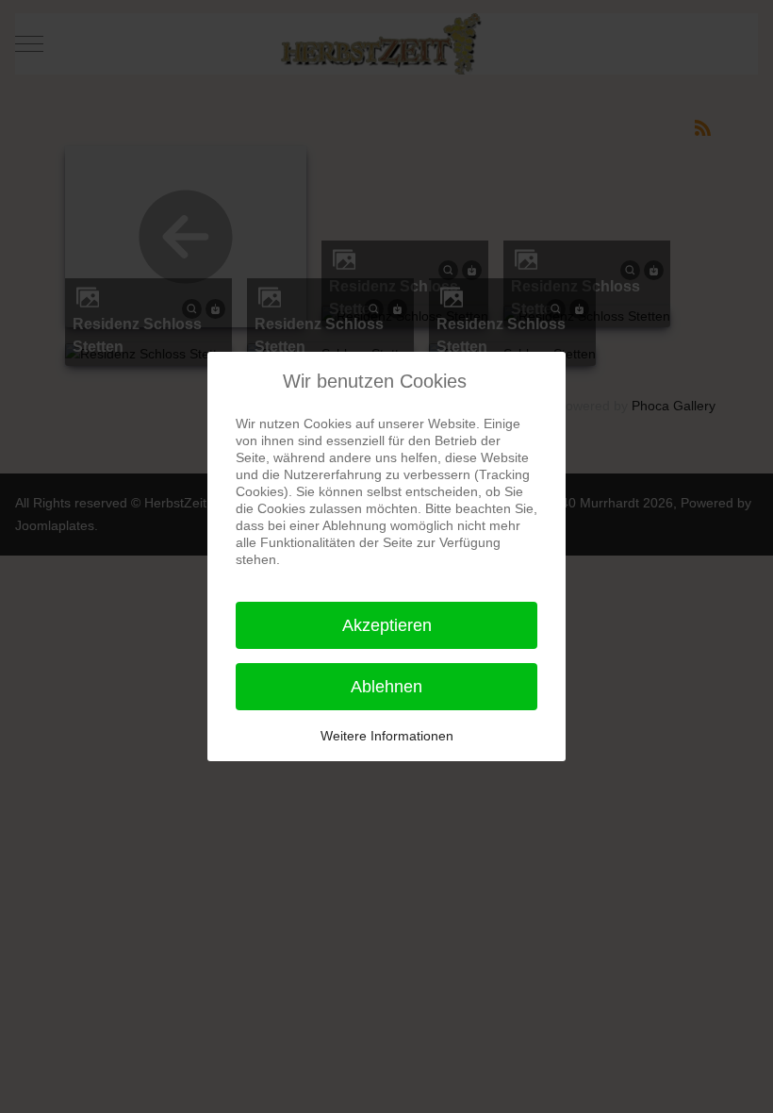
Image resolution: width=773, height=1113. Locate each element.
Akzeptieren (387, 625)
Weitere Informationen (387, 735)
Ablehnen (386, 686)
